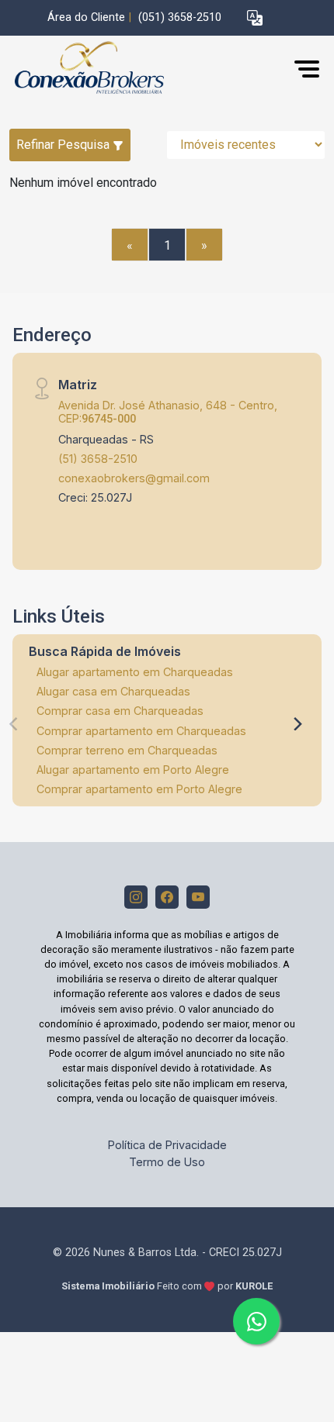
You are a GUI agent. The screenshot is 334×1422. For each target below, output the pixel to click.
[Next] (297, 724)
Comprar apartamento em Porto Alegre (139, 789)
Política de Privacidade (167, 1144)
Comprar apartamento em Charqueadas (141, 730)
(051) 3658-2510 (179, 17)
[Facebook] (167, 897)
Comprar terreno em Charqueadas (127, 750)
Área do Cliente (86, 17)
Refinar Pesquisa (64, 144)
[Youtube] (198, 897)
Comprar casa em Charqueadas (120, 710)
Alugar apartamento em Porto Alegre (133, 769)
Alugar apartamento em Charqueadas (135, 671)
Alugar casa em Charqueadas (113, 691)
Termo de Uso (167, 1161)
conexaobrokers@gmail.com (134, 478)
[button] (254, 18)
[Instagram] (136, 897)
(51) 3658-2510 (97, 458)
